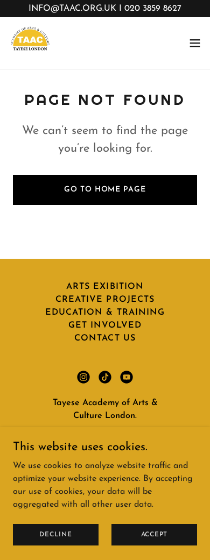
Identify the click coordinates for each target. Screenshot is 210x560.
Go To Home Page (104, 190)
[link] (30, 43)
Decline (55, 534)
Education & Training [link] (104, 312)
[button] (195, 43)
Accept (154, 534)
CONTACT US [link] (104, 338)
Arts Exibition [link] (104, 286)
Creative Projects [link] (104, 299)
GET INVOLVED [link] (105, 325)
